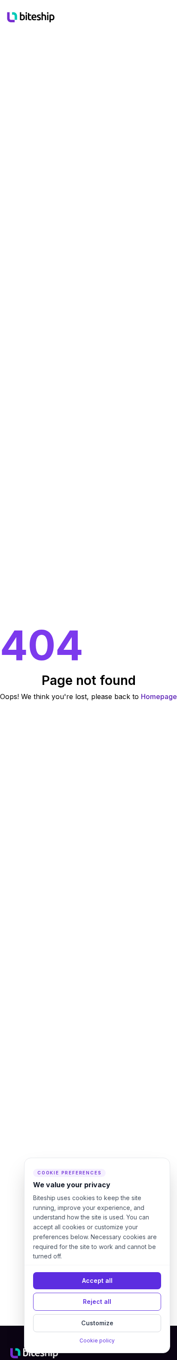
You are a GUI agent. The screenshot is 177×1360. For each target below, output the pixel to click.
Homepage (159, 696)
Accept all (97, 1280)
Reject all (97, 1301)
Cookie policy (97, 1340)
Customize (97, 1323)
